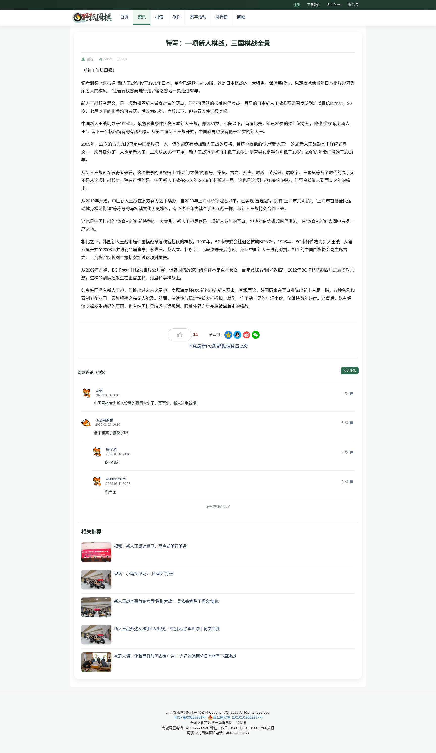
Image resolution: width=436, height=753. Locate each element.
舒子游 (111, 450)
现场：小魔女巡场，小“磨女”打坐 (143, 574)
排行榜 (221, 17)
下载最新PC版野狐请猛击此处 (218, 346)
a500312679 (116, 479)
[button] (86, 393)
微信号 (353, 5)
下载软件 (313, 5)
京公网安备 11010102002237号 (238, 717)
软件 (177, 17)
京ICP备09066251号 (189, 717)
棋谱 (159, 17)
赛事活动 (198, 17)
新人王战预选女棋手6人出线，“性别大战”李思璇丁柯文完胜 (167, 629)
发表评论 (350, 370)
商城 (241, 17)
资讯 (142, 17)
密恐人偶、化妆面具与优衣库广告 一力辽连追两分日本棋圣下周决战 (175, 656)
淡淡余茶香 (104, 420)
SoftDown (334, 5)
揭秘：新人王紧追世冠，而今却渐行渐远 (150, 546)
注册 (296, 5)
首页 (124, 17)
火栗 (98, 391)
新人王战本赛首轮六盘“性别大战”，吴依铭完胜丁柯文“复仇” (167, 601)
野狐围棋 (91, 17)
